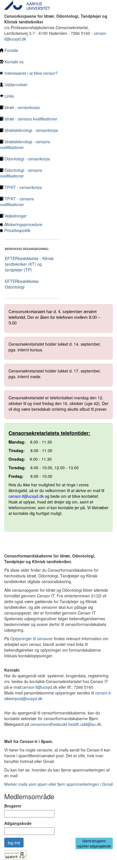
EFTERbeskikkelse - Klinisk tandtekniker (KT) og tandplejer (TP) (29, 264)
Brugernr (12, 806)
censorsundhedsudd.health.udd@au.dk (65, 724)
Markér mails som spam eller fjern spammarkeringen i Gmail (58, 784)
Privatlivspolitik (17, 230)
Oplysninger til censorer (31, 638)
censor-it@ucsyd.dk (26, 496)
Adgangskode (18, 823)
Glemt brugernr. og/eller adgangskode (94, 843)
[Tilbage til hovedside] (27, 4)
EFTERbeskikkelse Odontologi (22, 284)
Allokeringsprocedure (23, 224)
